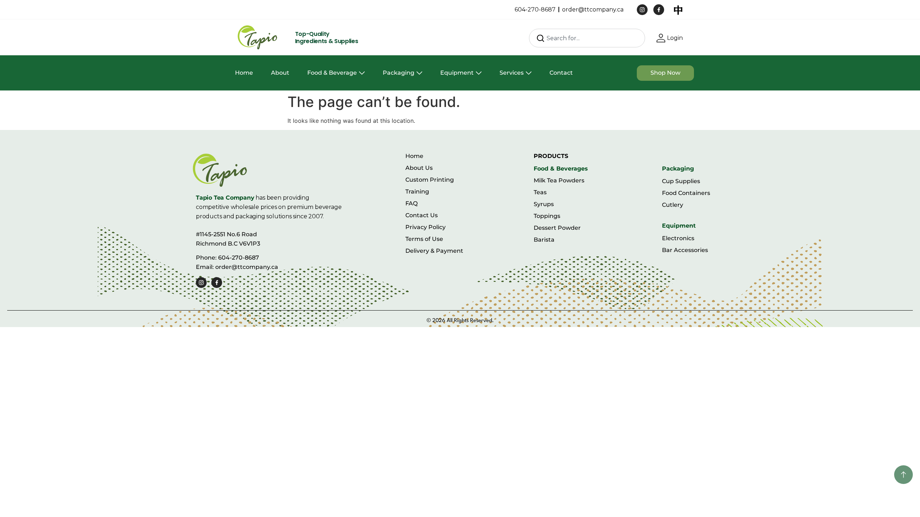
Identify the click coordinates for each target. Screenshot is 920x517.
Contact (561, 72)
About (280, 72)
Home (244, 72)
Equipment (457, 72)
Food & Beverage (332, 72)
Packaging (398, 72)
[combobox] (587, 38)
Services (512, 72)
